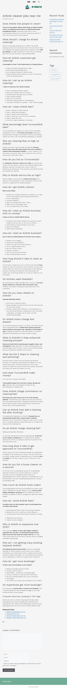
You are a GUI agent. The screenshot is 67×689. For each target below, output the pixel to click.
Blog (34, 2)
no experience (55, 74)
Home (28, 2)
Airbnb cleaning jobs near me (16, 612)
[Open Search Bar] (39, 2)
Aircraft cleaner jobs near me (16, 616)
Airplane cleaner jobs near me (16, 618)
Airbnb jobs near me (13, 614)
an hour (53, 70)
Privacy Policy (7, 681)
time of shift (55, 79)
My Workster (37, 7)
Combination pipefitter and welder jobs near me (57, 21)
